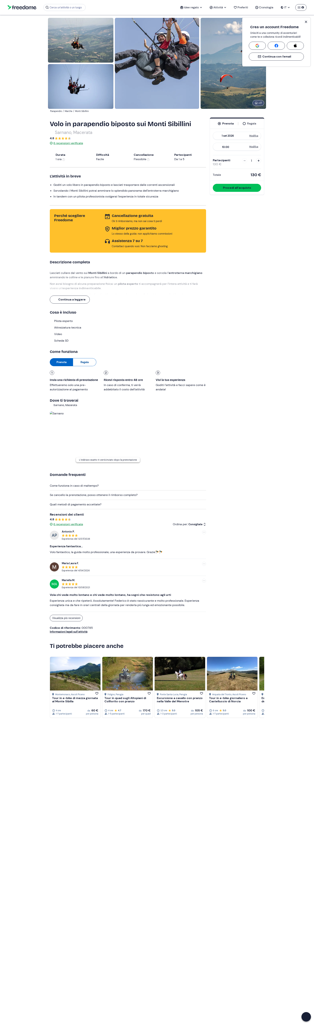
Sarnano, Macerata (73, 132)
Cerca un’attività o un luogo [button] (66, 7)
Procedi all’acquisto (237, 188)
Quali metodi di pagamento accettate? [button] (75, 504)
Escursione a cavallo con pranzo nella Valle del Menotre (180, 699)
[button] (306, 1017)
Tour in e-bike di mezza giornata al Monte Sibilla (75, 699)
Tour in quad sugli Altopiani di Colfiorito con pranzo (125, 699)
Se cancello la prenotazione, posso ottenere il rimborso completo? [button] (94, 495)
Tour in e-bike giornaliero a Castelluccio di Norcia (228, 699)
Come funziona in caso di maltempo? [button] (74, 486)
